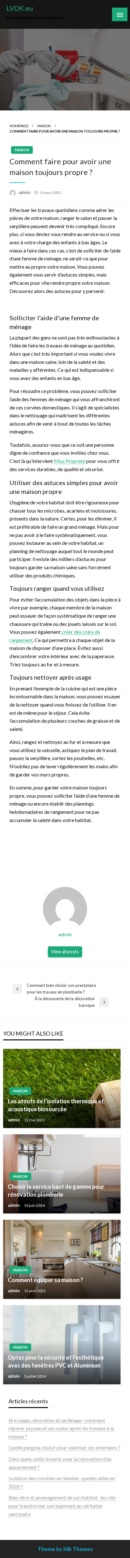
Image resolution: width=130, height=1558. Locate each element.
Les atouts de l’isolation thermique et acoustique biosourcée (56, 1105)
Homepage (18, 126)
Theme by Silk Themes (65, 1549)
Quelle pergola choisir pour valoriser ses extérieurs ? (65, 1447)
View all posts (65, 951)
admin (25, 192)
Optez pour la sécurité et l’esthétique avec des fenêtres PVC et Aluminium (56, 1361)
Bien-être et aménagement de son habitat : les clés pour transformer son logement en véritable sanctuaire (62, 1505)
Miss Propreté (69, 461)
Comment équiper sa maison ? (45, 1279)
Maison (44, 126)
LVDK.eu (19, 8)
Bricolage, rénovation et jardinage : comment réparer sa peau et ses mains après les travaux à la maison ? (61, 1428)
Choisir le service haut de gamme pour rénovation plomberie (56, 1190)
